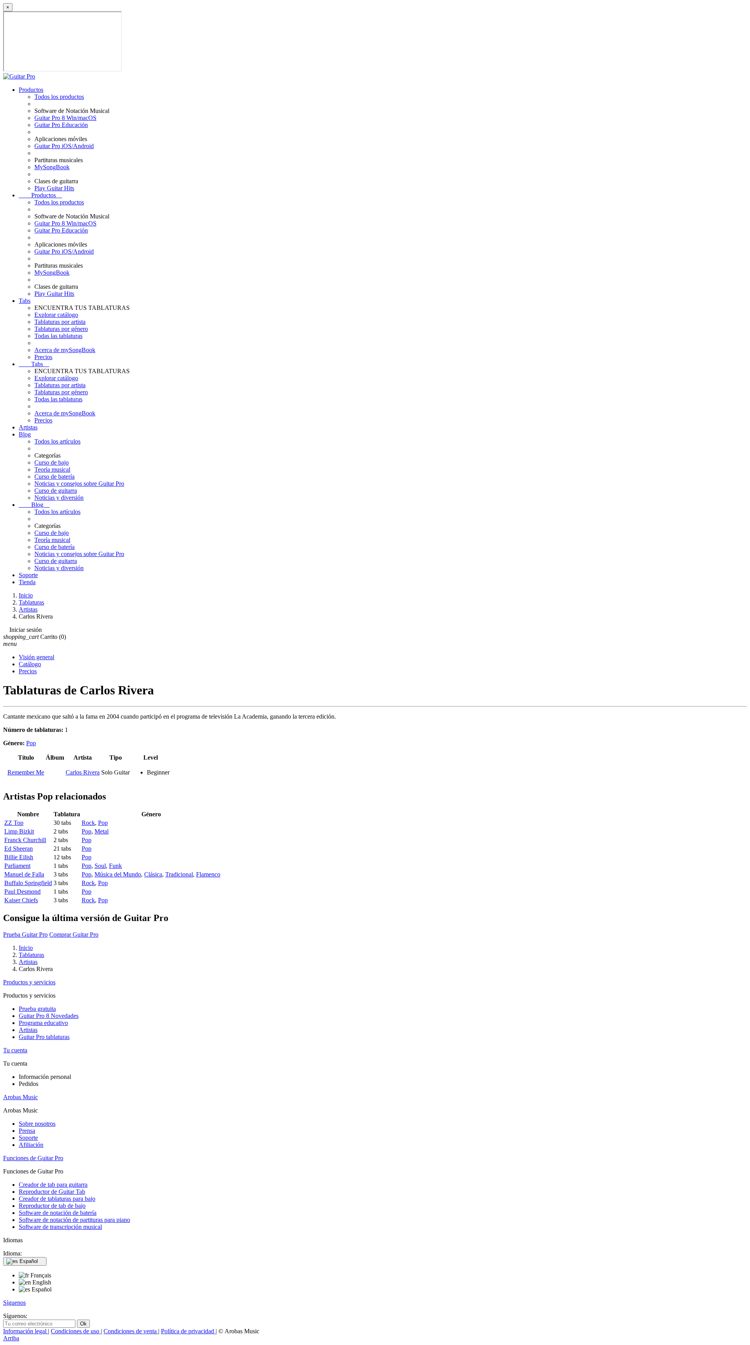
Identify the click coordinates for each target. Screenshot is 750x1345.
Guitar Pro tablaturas (44, 1037)
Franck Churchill (25, 840)
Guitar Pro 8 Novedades (49, 1015)
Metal (102, 831)
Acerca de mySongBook (64, 350)
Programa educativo (43, 1022)
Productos (31, 89)
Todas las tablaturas (58, 336)
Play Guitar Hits (54, 188)
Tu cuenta (15, 1050)
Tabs (24, 300)
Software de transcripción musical (60, 1226)
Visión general (36, 657)
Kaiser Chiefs (21, 900)
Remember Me (25, 772)
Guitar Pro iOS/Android (64, 146)
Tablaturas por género (61, 329)
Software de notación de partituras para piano (74, 1219)
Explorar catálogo (56, 314)
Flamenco (208, 874)
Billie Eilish (18, 857)
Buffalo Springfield (28, 883)
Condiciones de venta (131, 1331)
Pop (31, 743)
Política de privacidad (188, 1331)
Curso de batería (54, 476)
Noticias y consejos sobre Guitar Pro (79, 483)
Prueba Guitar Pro (25, 934)
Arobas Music (20, 1097)
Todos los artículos (57, 441)
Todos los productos (59, 96)
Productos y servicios (29, 982)
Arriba (11, 1338)
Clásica (153, 874)
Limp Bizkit (19, 831)
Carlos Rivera (83, 772)
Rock (88, 822)
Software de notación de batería (57, 1212)
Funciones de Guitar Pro (33, 1158)
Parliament (17, 865)
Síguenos (14, 1302)
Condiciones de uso (76, 1331)
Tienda (27, 582)
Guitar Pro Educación (61, 125)
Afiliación (31, 1144)
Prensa (27, 1130)
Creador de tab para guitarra (53, 1184)
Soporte (28, 575)
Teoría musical (52, 469)
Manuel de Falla (24, 874)
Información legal (25, 1331)
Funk (115, 865)
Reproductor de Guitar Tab (52, 1191)
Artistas (28, 427)
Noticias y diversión (59, 497)
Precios (43, 357)
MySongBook (52, 167)
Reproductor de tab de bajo (52, 1205)
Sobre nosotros (37, 1123)
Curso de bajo (51, 462)
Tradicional (179, 874)
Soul (100, 865)
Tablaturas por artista (60, 321)
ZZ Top (13, 822)
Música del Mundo (118, 874)
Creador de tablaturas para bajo (57, 1198)
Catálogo (30, 664)
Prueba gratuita (37, 1008)
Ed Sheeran (18, 848)
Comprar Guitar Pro (73, 934)
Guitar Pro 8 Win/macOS (65, 117)
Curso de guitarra (55, 490)
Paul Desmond (22, 891)
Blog (25, 434)
